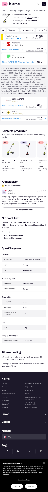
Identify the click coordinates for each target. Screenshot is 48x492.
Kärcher (25, 265)
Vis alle (4, 137)
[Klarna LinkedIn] (18, 451)
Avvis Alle (17, 486)
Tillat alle (31, 486)
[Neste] (43, 155)
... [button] (32, 11)
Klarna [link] (4, 11)
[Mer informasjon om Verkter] (3, 112)
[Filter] (3, 30)
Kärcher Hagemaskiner (13, 235)
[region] (24, 475)
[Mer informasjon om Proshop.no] (3, 44)
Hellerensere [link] (40, 11)
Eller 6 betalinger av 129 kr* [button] (26, 169)
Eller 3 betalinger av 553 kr (34, 38)
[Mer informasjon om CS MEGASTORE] (3, 100)
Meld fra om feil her (9, 366)
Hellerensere (27, 271)
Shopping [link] (12, 11)
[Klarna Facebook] (7, 451)
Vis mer (33, 204)
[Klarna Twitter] (29, 451)
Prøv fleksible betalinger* (20, 23)
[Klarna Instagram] (40, 451)
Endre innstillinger (24, 480)
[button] (7, 18)
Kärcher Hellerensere (13, 238)
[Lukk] (44, 463)
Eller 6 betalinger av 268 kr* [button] (8, 169)
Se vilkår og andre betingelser (25, 93)
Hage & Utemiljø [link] (24, 11)
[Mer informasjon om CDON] (3, 56)
